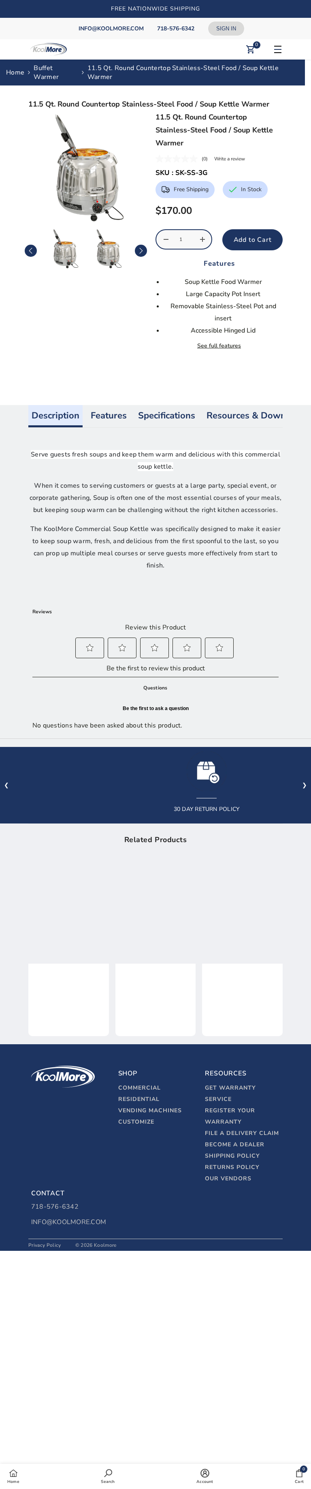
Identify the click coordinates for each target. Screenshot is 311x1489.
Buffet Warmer (46, 72)
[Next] (141, 251)
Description (55, 416)
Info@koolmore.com (68, 1222)
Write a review (229, 159)
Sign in (226, 29)
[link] (68, 990)
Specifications (166, 416)
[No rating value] (179, 159)
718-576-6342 (55, 1206)
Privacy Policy (44, 1245)
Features (109, 416)
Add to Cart (253, 239)
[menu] (276, 49)
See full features (219, 346)
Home (15, 72)
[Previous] (31, 251)
